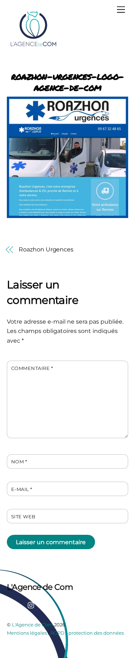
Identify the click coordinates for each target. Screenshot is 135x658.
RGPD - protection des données (87, 633)
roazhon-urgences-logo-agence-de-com (67, 82)
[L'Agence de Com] (34, 46)
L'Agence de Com (32, 624)
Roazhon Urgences (46, 249)
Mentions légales (27, 633)
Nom (19, 461)
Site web (23, 516)
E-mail (21, 489)
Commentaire (32, 368)
